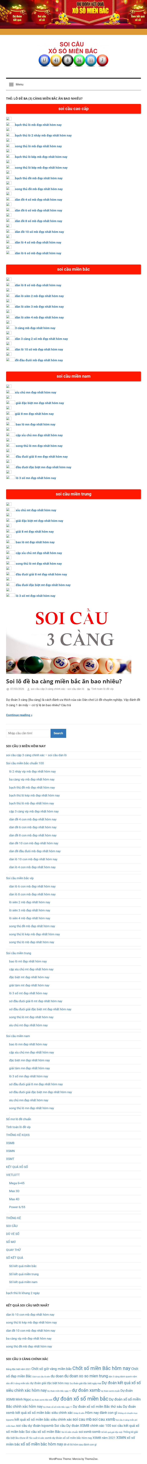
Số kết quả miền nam (23, 1282)
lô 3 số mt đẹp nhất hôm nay (35, 596)
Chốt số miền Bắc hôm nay (101, 1368)
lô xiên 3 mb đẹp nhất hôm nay (29, 910)
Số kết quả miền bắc (23, 1266)
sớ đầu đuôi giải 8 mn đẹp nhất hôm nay (36, 1084)
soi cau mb (82, 1419)
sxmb (96, 1432)
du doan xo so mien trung (86, 1376)
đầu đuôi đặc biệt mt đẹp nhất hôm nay (43, 585)
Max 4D (14, 1199)
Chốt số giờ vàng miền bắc (51, 1369)
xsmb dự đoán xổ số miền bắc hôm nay (68, 1438)
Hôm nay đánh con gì (101, 1413)
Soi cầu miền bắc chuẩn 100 (25, 763)
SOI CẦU (12, 1226)
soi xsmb (85, 1432)
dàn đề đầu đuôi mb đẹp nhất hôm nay (35, 851)
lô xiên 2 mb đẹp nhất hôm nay (29, 902)
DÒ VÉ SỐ (12, 1234)
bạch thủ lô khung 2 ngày (23, 1293)
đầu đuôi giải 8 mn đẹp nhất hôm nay (42, 456)
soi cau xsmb (103, 1419)
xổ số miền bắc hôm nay (42, 1444)
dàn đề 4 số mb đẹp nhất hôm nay (38, 199)
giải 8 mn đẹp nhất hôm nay (34, 414)
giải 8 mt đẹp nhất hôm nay (35, 531)
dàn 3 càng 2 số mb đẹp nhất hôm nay (41, 339)
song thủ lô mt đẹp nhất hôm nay (39, 563)
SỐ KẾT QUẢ (14, 1258)
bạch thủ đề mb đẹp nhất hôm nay (39, 178)
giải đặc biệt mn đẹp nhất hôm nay (40, 403)
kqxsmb (10, 1420)
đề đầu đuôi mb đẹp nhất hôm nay (39, 360)
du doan (57, 1376)
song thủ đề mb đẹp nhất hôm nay (39, 189)
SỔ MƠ (11, 1242)
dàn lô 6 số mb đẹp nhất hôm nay (38, 253)
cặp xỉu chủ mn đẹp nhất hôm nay (39, 435)
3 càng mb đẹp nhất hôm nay (35, 328)
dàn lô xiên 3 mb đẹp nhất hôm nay (39, 306)
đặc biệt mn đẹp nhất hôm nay (29, 1060)
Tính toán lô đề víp (102, 689)
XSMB (10, 1143)
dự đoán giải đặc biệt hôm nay (49, 1383)
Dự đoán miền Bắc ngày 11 (59, 1391)
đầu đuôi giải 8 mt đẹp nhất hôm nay (41, 574)
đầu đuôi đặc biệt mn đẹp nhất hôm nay (43, 467)
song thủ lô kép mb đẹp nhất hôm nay (41, 167)
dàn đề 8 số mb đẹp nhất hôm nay (38, 221)
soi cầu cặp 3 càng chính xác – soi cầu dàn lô (36, 755)
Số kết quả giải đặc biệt (111, 1432)
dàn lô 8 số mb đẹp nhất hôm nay (38, 285)
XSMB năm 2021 (104, 1438)
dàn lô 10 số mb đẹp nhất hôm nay (39, 349)
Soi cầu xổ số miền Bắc (43, 1432)
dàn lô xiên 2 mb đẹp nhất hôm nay (39, 296)
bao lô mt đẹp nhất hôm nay (35, 542)
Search (58, 733)
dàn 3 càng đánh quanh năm (123, 1376)
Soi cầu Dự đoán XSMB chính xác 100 (82, 1426)
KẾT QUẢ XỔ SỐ (17, 1167)
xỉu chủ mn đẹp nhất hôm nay (35, 392)
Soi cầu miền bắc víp (20, 878)
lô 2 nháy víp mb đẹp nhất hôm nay (32, 771)
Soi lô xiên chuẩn (69, 1432)
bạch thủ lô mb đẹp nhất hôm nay (38, 125)
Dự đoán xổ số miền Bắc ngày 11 (57, 1407)
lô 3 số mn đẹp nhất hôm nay (36, 478)
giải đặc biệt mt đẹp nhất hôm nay (39, 521)
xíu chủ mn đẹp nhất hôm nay (28, 1100)
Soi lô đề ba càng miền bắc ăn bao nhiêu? (64, 681)
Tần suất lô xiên (36, 1438)
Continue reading (18, 715)
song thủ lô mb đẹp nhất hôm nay (38, 146)
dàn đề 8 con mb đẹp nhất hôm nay (32, 835)
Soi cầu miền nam (18, 1036)
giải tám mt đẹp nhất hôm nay (29, 985)
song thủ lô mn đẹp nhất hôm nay (39, 446)
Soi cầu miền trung (18, 953)
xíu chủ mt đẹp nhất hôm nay (28, 1025)
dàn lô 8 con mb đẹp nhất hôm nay (32, 894)
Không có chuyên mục (127, 1413)
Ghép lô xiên (79, 1413)
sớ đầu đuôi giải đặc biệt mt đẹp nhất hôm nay (40, 1009)
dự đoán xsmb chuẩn (110, 1391)
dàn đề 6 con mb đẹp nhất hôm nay (32, 827)
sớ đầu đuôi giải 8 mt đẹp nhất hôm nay (35, 1001)
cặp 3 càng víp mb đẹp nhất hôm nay (34, 811)
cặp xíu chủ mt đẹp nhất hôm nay (31, 969)
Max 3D (14, 1191)
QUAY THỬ (13, 1250)
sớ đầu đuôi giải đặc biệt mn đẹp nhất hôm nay (40, 1092)
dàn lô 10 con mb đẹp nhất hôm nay (33, 859)
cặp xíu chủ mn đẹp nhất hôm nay (31, 1052)
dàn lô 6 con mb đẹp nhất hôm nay (32, 886)
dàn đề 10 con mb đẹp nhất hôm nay (33, 843)
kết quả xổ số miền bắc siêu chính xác (43, 1420)
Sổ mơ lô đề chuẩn (18, 1119)
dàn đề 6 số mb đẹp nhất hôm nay (38, 210)
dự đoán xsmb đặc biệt (42, 1400)
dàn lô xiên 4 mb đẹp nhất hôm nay (39, 317)
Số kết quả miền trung (24, 1274)
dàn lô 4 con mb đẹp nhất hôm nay (32, 867)
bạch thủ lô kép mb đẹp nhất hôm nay (41, 157)
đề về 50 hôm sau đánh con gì (80, 1444)
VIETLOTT (13, 1175)
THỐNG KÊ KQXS (18, 1135)
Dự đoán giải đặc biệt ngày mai (85, 1383)
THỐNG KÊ (13, 1218)
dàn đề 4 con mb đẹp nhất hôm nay (32, 819)
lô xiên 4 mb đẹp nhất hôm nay (29, 918)
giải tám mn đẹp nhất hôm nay (29, 1068)
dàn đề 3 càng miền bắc (17, 1383)
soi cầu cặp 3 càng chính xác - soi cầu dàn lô (57, 689)
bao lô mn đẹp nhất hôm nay (35, 424)
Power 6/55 (17, 1207)
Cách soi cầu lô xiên (41, 1377)
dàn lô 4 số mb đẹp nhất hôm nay (38, 242)
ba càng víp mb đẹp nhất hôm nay (31, 779)
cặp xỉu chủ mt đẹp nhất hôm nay (39, 553)
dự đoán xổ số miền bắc (80, 1399)
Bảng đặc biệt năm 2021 (18, 1369)
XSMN (10, 1151)
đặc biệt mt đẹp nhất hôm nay (29, 977)
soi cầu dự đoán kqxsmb (35, 1426)
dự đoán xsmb (86, 1390)
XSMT (10, 1159)
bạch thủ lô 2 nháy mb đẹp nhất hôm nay (43, 135)
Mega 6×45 (17, 1183)
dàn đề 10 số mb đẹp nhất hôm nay (39, 232)
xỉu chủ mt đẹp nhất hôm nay (36, 510)
